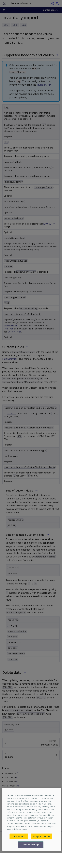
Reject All (18, 836)
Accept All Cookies (41, 836)
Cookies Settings (30, 844)
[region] (31, 819)
